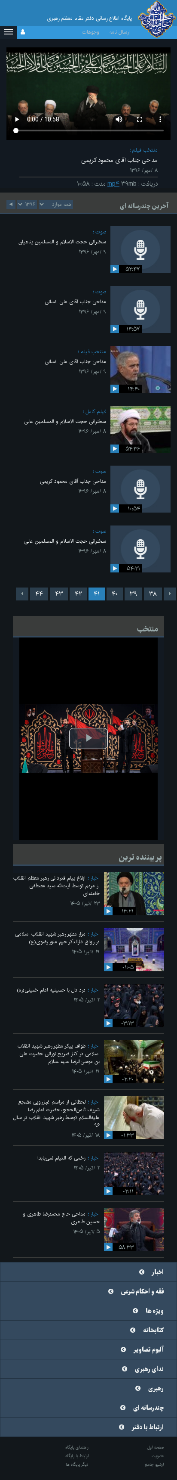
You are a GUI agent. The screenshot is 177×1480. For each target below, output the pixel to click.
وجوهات (90, 32)
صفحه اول (155, 1447)
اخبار (95, 878)
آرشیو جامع (154, 1464)
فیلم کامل (95, 411)
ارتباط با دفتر (148, 1427)
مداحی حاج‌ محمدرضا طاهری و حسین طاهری (61, 1218)
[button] (8, 32)
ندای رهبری (149, 1369)
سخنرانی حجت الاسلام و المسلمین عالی (65, 421)
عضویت (158, 1455)
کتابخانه (153, 1330)
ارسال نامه (120, 32)
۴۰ (115, 594)
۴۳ (59, 594)
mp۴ (113, 184)
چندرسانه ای (148, 1408)
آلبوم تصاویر (149, 1350)
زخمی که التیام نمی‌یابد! (61, 1158)
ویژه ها (155, 1311)
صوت (100, 232)
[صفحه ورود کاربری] (22, 32)
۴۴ (39, 594)
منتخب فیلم (145, 150)
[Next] (22, 594)
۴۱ (97, 594)
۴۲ (78, 594)
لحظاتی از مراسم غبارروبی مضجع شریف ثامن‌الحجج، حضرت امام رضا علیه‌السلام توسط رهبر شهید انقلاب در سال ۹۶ (56, 1113)
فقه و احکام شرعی (142, 1292)
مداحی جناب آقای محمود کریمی (73, 481)
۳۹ (133, 594)
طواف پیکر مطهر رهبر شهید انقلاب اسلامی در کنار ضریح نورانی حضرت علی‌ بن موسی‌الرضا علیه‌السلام (59, 1054)
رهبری (156, 1388)
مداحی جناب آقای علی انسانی (75, 302)
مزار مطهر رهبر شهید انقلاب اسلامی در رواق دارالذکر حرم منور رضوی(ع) (57, 938)
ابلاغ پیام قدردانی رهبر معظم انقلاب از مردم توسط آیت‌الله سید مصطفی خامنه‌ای (56, 886)
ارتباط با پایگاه (76, 1455)
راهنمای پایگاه (76, 1447)
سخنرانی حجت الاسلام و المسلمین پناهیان (62, 242)
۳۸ (153, 594)
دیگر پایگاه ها (77, 1464)
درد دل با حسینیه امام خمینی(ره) (51, 990)
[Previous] (170, 594)
